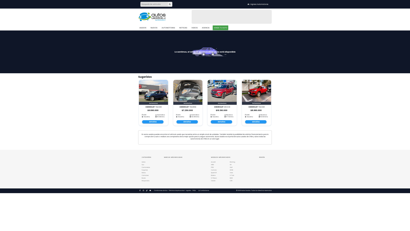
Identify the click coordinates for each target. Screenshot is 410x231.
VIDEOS (194, 28)
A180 (212, 165)
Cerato (213, 181)
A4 (230, 165)
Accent (213, 162)
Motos (144, 173)
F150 (212, 167)
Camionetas (146, 167)
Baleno (213, 175)
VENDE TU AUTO (220, 28)
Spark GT (214, 173)
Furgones (145, 170)
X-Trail (232, 175)
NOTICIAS (183, 28)
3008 (231, 170)
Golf (231, 167)
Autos (143, 162)
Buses (144, 178)
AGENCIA (205, 28)
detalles (153, 122)
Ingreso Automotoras (259, 4)
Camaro (214, 170)
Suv (143, 165)
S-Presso (214, 178)
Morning (232, 162)
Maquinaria (145, 181)
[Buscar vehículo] (170, 4)
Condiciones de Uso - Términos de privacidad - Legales (172, 190)
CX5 (231, 181)
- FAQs (193, 190)
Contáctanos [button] (204, 190)
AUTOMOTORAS (168, 28)
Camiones (145, 175)
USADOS (142, 28)
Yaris (231, 173)
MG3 (231, 178)
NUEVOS (154, 28)
